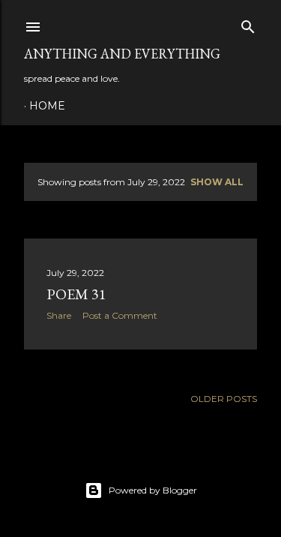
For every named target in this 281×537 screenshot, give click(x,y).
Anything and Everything (122, 53)
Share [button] (58, 315)
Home (47, 105)
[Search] (248, 23)
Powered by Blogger (153, 490)
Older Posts (223, 398)
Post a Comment (119, 315)
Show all (217, 182)
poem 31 (76, 294)
